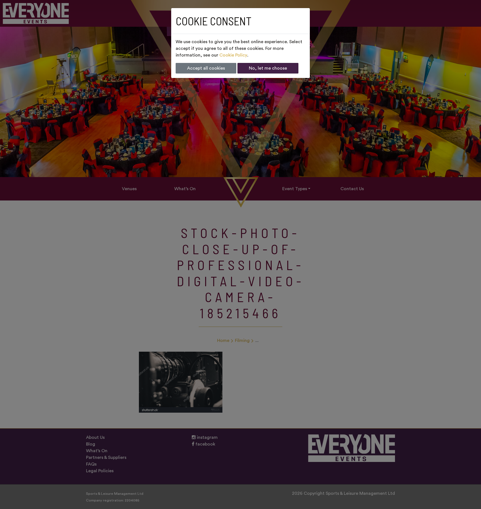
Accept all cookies (206, 68)
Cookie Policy (233, 55)
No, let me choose (268, 68)
